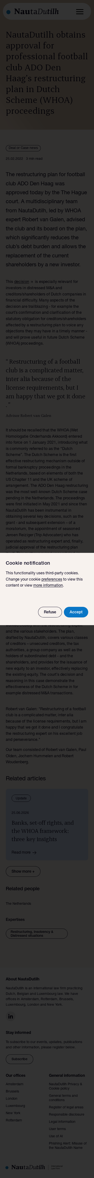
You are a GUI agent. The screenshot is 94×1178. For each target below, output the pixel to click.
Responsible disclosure (66, 1115)
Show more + (23, 872)
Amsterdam (14, 1084)
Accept (76, 613)
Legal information (62, 1122)
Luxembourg (15, 1106)
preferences (51, 580)
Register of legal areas (66, 1107)
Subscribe (19, 1059)
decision (21, 282)
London (11, 1099)
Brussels (12, 1091)
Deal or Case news (23, 148)
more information (48, 586)
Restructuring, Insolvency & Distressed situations (32, 934)
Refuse (50, 613)
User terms (57, 1129)
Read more (21, 853)
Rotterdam (14, 1120)
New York (13, 1113)
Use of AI (56, 1136)
